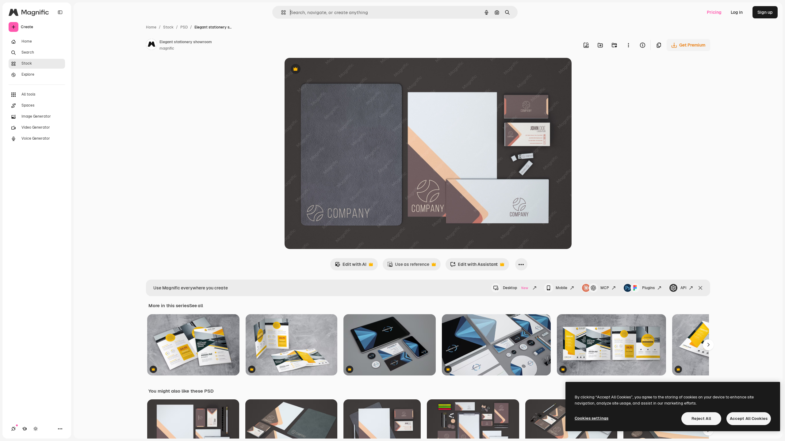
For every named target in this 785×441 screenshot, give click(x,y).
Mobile (561, 287)
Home (151, 27)
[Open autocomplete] (281, 12)
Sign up (765, 12)
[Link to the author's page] (151, 45)
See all (196, 305)
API (683, 287)
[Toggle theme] (35, 429)
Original (323, 70)
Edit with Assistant (474, 266)
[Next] (708, 344)
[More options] (628, 45)
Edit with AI (350, 266)
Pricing (714, 12)
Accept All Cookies (749, 418)
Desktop (515, 287)
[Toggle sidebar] (60, 12)
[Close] (700, 287)
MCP (604, 287)
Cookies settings (591, 418)
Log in (737, 12)
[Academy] (24, 429)
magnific (166, 48)
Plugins (648, 287)
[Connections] (13, 429)
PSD (184, 27)
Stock (168, 27)
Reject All (701, 418)
